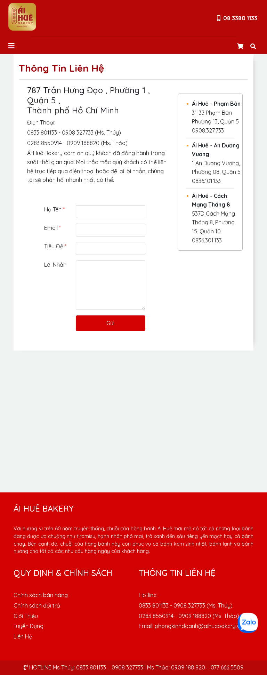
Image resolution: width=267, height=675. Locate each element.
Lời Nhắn (55, 264)
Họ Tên (54, 209)
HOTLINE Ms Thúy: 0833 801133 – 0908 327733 (85, 667)
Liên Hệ (23, 636)
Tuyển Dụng (28, 625)
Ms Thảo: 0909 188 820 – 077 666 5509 (195, 667)
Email (52, 227)
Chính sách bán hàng (41, 595)
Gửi (110, 323)
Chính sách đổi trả (37, 605)
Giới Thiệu (26, 615)
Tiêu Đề (55, 246)
